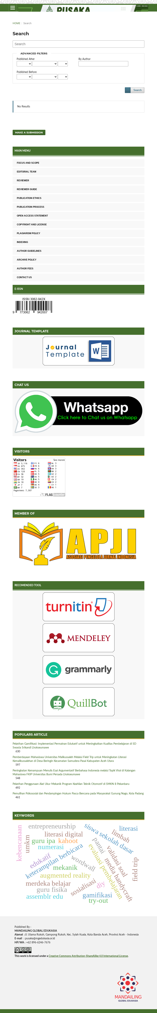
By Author (84, 59)
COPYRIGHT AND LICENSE (32, 224)
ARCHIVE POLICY (26, 259)
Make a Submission (29, 132)
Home (16, 23)
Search (137, 90)
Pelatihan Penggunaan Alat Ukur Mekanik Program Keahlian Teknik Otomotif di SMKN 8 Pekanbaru (71, 784)
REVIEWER (23, 180)
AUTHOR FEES (25, 268)
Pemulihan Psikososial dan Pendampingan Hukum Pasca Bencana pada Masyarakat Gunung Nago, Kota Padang (78, 793)
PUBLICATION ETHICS (29, 198)
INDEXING (22, 242)
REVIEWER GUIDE (27, 189)
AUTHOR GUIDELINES (29, 251)
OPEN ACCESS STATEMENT (32, 215)
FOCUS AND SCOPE (28, 163)
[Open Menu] (12, 7)
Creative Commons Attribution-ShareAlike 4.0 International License (88, 956)
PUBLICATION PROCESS (30, 207)
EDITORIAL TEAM (26, 171)
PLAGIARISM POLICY (28, 233)
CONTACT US (24, 277)
